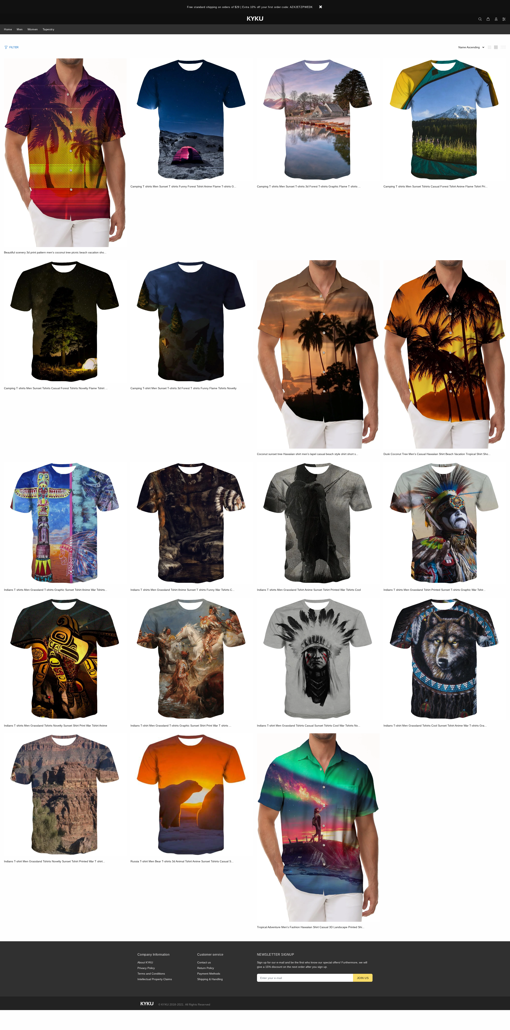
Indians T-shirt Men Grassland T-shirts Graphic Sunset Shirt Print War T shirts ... (180, 725)
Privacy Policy (146, 968)
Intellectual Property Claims (154, 979)
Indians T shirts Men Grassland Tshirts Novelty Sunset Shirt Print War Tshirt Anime (55, 725)
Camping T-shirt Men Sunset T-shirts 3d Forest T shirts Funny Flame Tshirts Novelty (183, 388)
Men (20, 29)
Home (8, 29)
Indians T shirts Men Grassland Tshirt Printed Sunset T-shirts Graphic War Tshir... (434, 589)
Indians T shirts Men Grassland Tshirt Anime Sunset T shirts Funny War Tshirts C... (182, 589)
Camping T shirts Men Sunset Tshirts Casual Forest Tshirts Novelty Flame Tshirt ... (56, 388)
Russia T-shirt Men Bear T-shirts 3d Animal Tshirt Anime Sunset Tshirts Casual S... (181, 861)
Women (32, 29)
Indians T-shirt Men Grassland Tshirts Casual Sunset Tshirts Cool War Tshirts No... (308, 725)
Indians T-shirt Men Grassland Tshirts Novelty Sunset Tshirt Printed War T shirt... (54, 861)
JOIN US (363, 978)
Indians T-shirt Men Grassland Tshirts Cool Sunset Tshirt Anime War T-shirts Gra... (435, 725)
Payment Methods (208, 973)
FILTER (14, 47)
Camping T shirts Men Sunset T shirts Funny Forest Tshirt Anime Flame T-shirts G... (183, 186)
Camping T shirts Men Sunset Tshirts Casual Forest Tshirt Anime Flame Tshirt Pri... (435, 186)
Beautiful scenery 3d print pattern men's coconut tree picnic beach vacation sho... (55, 252)
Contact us (204, 962)
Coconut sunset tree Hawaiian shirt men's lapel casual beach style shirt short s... (307, 454)
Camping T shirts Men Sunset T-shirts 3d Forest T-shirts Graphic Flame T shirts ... (309, 186)
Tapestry (48, 29)
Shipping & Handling (210, 979)
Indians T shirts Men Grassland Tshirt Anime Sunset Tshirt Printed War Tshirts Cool (309, 589)
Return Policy (205, 968)
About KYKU (145, 962)
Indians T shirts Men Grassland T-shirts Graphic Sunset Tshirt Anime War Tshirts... (55, 589)
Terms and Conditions (151, 973)
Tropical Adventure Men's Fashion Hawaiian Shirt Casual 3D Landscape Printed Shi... (310, 927)
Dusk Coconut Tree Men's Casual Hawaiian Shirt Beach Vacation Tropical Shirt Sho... (436, 454)
